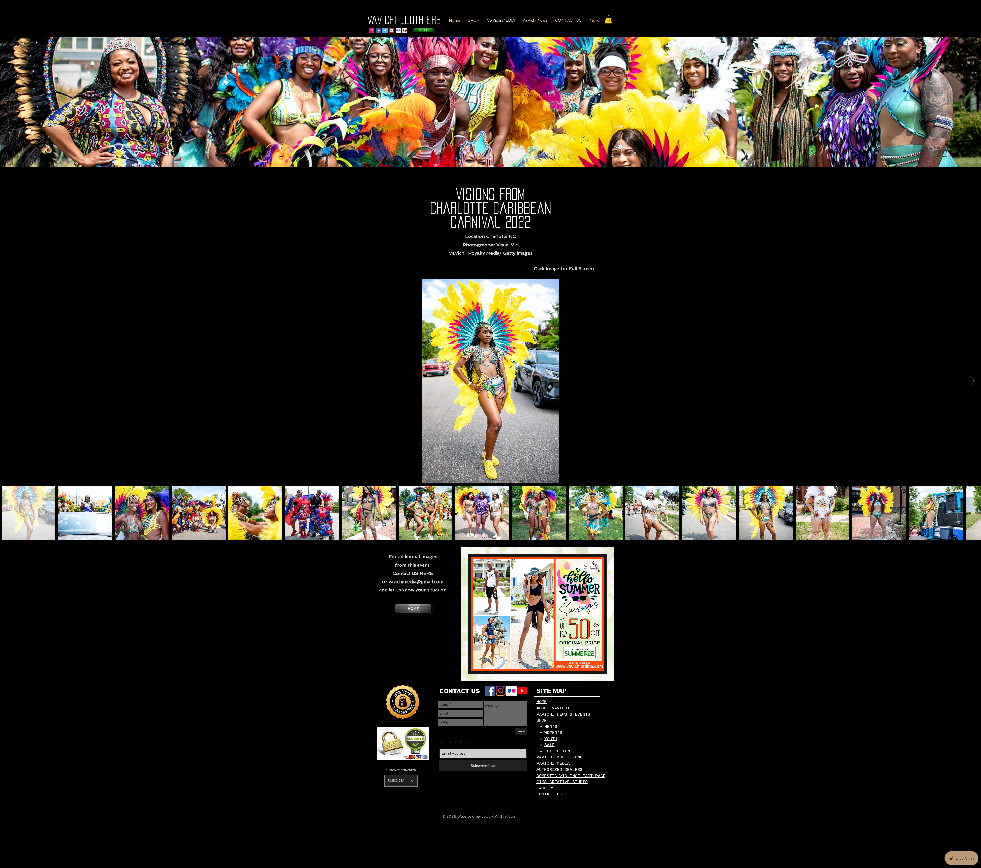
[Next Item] (972, 381)
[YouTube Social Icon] (391, 30)
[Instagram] (371, 30)
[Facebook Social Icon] (378, 30)
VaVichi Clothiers (404, 20)
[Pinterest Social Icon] (404, 30)
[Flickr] (398, 30)
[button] (473, 20)
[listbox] (401, 781)
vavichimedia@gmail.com (416, 581)
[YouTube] (522, 691)
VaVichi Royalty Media (474, 253)
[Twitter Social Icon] (385, 30)
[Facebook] (490, 691)
